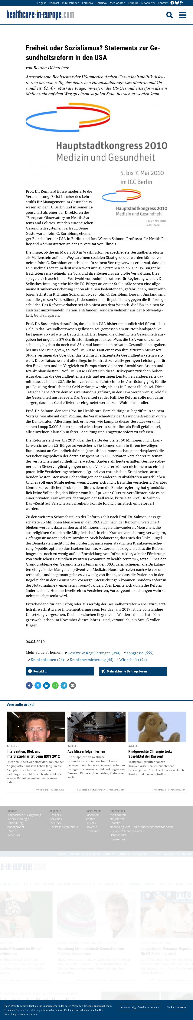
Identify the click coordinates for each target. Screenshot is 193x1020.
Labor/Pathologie (18, 819)
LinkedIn (91, 827)
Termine (133, 3)
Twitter (90, 819)
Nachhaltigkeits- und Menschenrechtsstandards (141, 827)
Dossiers (55, 815)
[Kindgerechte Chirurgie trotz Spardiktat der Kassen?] (157, 727)
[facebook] (172, 3)
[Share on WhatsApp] (55, 685)
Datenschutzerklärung (28, 1010)
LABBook (87, 3)
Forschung (13, 835)
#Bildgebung (57, 789)
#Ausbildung (41, 789)
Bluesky (91, 823)
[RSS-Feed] (182, 3)
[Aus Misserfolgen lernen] (96, 727)
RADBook (101, 3)
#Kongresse (159, 789)
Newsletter (148, 3)
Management (15, 827)
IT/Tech (11, 831)
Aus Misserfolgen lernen (86, 751)
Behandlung (15, 823)
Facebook (92, 815)
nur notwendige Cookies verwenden (139, 1007)
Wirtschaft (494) (133, 659)
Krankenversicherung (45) (91, 659)
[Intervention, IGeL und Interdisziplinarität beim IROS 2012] (36, 727)
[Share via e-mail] (72, 685)
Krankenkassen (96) (47, 659)
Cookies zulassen (176, 1007)
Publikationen (70, 3)
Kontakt (163, 3)
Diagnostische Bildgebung (24, 815)
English (42, 3)
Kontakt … (39, 671)
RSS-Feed (92, 831)
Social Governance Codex (127, 831)
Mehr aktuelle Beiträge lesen (126, 671)
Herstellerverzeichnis (63, 827)
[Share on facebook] (29, 685)
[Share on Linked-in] (46, 685)
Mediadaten (117, 3)
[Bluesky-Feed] (177, 3)
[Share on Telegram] (64, 685)
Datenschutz (118, 835)
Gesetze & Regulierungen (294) (94, 652)
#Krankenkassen (115, 789)
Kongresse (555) (139, 652)
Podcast (54, 3)
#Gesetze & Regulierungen (91, 789)
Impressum (117, 839)
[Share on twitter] (37, 685)
